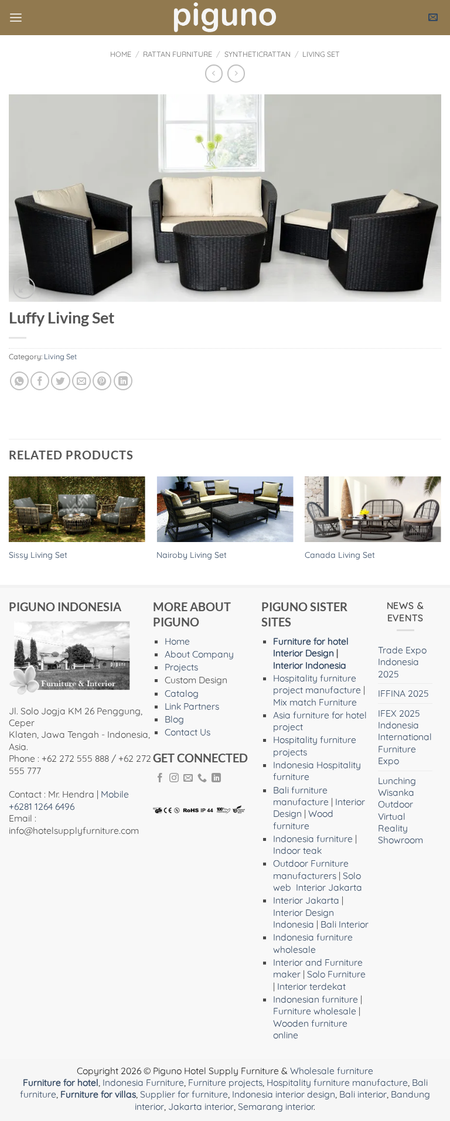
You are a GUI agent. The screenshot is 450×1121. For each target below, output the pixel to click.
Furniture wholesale (314, 1011)
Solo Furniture (336, 974)
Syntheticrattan (257, 54)
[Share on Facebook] (39, 381)
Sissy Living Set (38, 555)
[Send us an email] (188, 778)
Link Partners (192, 706)
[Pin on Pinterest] (102, 381)
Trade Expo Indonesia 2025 (402, 662)
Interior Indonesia (309, 665)
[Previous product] (236, 73)
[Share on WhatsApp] (19, 381)
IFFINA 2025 (403, 693)
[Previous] (9, 529)
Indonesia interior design (283, 1094)
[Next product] (214, 73)
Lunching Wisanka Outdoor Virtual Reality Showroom (400, 810)
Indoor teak (297, 850)
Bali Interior (345, 924)
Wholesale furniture (331, 1070)
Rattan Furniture (177, 54)
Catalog (182, 693)
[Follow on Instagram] (174, 778)
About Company (199, 654)
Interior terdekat (311, 986)
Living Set (321, 54)
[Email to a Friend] (81, 381)
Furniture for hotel (311, 641)
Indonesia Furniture (143, 1082)
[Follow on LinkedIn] (216, 778)
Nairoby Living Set (191, 555)
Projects (181, 667)
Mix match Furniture (315, 702)
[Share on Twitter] (60, 381)
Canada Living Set (340, 555)
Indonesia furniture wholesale (313, 943)
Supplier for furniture (184, 1094)
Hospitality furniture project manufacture (317, 684)
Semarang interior (275, 1106)
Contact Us (187, 732)
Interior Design (303, 653)
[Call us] (202, 778)
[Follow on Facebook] (160, 778)
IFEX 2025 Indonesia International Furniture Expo (405, 737)
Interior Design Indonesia (303, 918)
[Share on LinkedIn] (123, 381)
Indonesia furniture (313, 838)
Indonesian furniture (315, 999)
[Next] (440, 529)
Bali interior (363, 1094)
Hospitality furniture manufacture (337, 1082)
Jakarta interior (201, 1106)
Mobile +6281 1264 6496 (69, 800)
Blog (174, 719)
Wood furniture (303, 819)
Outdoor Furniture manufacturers (311, 869)
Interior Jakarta (329, 887)
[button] (16, 18)
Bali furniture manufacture (301, 795)
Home (120, 54)
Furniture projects (225, 1082)
